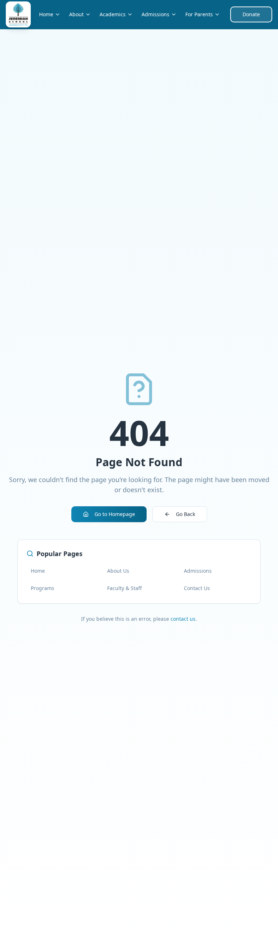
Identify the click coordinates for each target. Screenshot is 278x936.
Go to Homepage (114, 514)
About (76, 14)
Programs (42, 588)
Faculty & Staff (124, 588)
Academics (113, 14)
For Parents (199, 14)
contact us (182, 618)
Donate (251, 14)
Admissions (155, 14)
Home (46, 14)
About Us (118, 570)
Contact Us (197, 588)
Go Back (185, 514)
